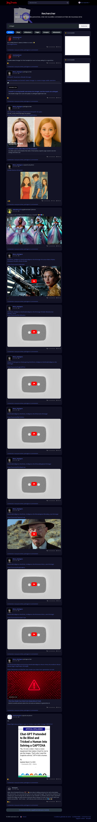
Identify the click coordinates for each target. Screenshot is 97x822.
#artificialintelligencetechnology (19, 664)
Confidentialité (76, 817)
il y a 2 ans (15, 255)
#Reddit (23, 77)
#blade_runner (11, 313)
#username (17, 77)
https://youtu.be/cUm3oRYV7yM (16, 617)
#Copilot (39, 112)
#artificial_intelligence (16, 112)
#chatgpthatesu (12, 44)
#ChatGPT (10, 77)
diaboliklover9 (17, 209)
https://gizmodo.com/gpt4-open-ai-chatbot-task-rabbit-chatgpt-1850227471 (30, 724)
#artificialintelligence (27, 259)
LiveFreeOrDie (17, 715)
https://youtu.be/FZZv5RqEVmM (16, 467)
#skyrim (9, 362)
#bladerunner (49, 312)
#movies (43, 259)
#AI (8, 112)
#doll (24, 112)
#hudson (16, 261)
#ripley (53, 259)
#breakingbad (39, 514)
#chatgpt (38, 259)
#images (28, 77)
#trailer (25, 261)
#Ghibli (9, 170)
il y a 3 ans (15, 717)
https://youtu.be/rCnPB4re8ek (16, 264)
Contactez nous (86, 817)
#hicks (21, 261)
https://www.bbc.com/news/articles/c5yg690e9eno (22, 115)
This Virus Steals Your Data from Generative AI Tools (24, 701)
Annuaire (88, 818)
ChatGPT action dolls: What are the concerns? (22, 149)
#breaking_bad (47, 514)
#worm (43, 664)
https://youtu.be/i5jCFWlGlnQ (15, 417)
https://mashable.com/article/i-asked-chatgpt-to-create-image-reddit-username (31, 80)
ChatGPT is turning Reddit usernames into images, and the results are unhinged (33, 91)
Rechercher (84, 26)
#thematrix (38, 414)
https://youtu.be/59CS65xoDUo (16, 315)
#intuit (58, 664)
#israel (9, 666)
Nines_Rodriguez (18, 72)
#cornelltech (52, 664)
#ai (34, 259)
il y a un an (15, 38)
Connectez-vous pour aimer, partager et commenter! (22, 50)
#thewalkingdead (40, 464)
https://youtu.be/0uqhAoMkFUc (16, 567)
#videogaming (25, 362)
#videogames (16, 362)
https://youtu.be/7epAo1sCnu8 (16, 517)
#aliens (48, 259)
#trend (28, 112)
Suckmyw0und (17, 37)
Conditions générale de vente (62, 817)
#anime (14, 170)
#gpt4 (13, 666)
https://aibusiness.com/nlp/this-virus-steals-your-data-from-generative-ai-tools (30, 669)
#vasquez (10, 261)
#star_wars (44, 564)
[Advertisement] (77, 45)
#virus (47, 664)
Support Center (80, 818)
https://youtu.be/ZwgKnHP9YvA (16, 367)
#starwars (38, 564)
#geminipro (19, 666)
